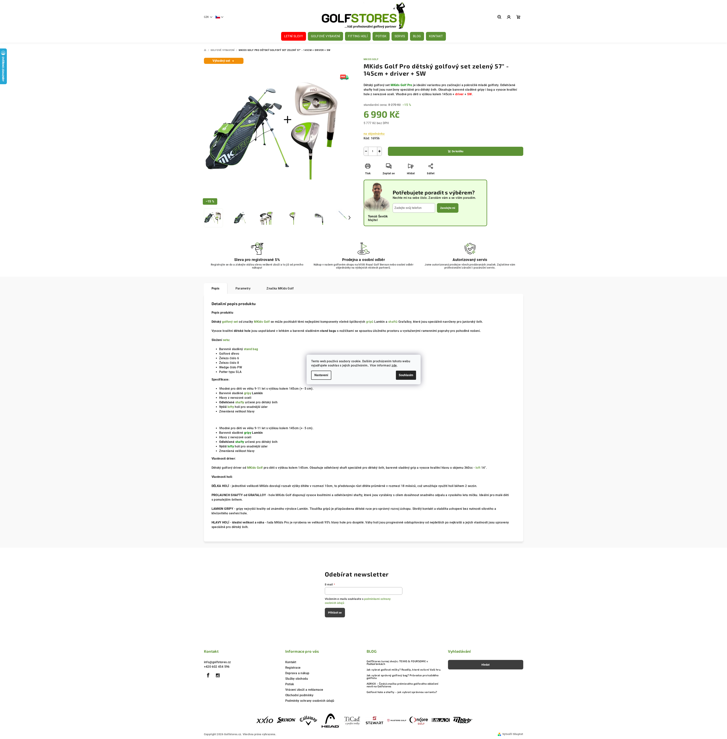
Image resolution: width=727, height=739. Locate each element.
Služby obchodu (296, 678)
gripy (247, 393)
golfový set (230, 322)
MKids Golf (371, 59)
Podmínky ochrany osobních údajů (309, 701)
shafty (239, 402)
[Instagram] (217, 675)
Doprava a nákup (297, 673)
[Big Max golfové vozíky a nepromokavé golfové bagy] (440, 720)
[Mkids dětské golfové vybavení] (462, 720)
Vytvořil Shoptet (512, 734)
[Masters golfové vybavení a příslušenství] (396, 720)
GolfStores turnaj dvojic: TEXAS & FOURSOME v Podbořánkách (397, 662)
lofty (231, 407)
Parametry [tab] (243, 288)
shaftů (392, 322)
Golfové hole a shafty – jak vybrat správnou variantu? (402, 692)
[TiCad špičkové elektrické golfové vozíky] (352, 720)
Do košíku (457, 151)
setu (226, 340)
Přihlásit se (335, 612)
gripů (369, 322)
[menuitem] (293, 36)
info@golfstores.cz (217, 662)
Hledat (485, 664)
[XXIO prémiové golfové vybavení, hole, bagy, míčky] (264, 720)
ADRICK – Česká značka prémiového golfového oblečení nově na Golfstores (402, 685)
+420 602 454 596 (217, 666)
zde (394, 365)
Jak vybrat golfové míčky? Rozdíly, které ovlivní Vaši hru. (404, 669)
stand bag (251, 349)
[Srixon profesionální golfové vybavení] (286, 720)
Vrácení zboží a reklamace (304, 689)
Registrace (293, 667)
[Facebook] (208, 675)
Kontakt (290, 662)
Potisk (289, 684)
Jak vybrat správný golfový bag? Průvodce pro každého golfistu (403, 676)
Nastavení (321, 375)
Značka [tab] (280, 288)
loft (478, 467)
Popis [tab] (216, 288)
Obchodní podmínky (299, 695)
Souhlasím (406, 375)
